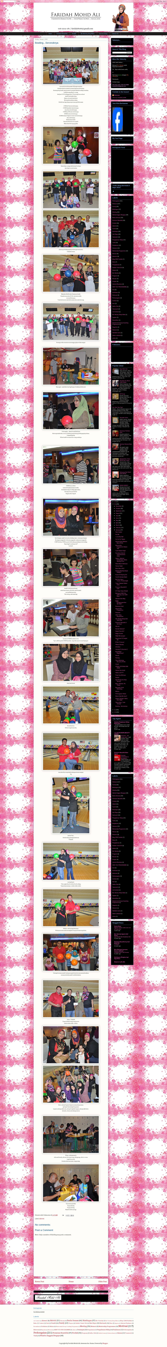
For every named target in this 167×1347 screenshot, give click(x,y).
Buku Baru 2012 (119, 568)
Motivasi (114, 203)
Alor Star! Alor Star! (117, 407)
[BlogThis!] (68, 1215)
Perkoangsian (116, 298)
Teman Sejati (119, 566)
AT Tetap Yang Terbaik (121, 591)
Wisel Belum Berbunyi (121, 563)
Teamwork (115, 309)
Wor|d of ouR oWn (119, 962)
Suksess (114, 248)
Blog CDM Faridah (117, 259)
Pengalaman (115, 264)
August (118, 513)
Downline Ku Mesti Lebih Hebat (125, 381)
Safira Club (115, 306)
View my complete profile (119, 97)
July (117, 515)
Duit (113, 289)
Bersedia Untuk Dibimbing (119, 688)
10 (115, 712)
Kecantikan (115, 320)
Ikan (113, 303)
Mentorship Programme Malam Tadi (121, 547)
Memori (114, 253)
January (118, 530)
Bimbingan (115, 209)
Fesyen (114, 281)
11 (115, 709)
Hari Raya (115, 234)
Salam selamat (116, 335)
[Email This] (66, 1215)
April (117, 522)
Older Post (102, 1281)
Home (50, 34)
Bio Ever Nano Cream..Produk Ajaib (121, 580)
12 (115, 504)
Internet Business (117, 284)
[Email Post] (62, 1215)
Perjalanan (115, 245)
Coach (117, 664)
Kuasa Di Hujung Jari (121, 574)
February (118, 527)
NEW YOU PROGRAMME (119, 287)
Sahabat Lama (116, 332)
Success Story (103, 34)
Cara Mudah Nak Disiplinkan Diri (122, 936)
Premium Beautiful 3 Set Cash (121, 623)
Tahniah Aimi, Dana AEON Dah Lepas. (125, 459)
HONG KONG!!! (124, 485)
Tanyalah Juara (124, 417)
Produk (74, 34)
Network (114, 330)
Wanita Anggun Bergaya (119, 214)
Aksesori (114, 256)
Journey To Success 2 (121, 649)
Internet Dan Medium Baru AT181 (121, 542)
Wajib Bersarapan (120, 636)
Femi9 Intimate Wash (121, 577)
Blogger (105, 1343)
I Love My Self (119, 536)
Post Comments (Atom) (75, 1287)
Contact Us (115, 34)
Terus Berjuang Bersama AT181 (120, 661)
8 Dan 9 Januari (119, 642)
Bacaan (114, 278)
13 (115, 501)
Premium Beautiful (62, 34)
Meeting (114, 212)
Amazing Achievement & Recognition (125, 757)
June (117, 518)
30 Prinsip (122, 394)
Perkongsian (115, 201)
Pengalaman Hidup (117, 239)
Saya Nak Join (124, 369)
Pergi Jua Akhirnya (120, 675)
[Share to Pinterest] (73, 1215)
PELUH (117, 626)
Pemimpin (115, 231)
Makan (114, 270)
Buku (113, 262)
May (117, 520)
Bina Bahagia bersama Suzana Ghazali (121, 950)
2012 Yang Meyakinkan (119, 615)
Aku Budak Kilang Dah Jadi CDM (121, 619)
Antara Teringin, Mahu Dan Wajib (121, 699)
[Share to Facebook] (71, 1215)
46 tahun (117, 647)
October (118, 508)
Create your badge (116, 132)
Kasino (117, 677)
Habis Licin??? (119, 672)
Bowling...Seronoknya (121, 706)
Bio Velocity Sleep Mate (87, 34)
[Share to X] (70, 1215)
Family (114, 206)
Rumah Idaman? (120, 629)
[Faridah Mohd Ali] (117, 131)
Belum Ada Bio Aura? (121, 696)
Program (114, 275)
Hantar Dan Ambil (120, 670)
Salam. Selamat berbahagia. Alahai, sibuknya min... (121, 560)
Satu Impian (118, 532)
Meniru (117, 691)
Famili (114, 228)
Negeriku (114, 327)
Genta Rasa (117, 926)
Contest (114, 300)
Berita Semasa (116, 217)
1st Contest (115, 311)
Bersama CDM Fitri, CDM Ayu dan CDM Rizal (121, 595)
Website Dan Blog (120, 598)
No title (117, 534)
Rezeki (117, 655)
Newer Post (39, 1281)
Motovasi (114, 295)
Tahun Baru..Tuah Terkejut (120, 703)
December (119, 506)
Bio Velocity (115, 273)
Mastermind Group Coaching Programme (67, 1326)
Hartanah (115, 237)
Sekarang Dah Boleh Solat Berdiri (125, 472)
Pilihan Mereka (119, 644)
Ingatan (114, 317)
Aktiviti (41, 1218)
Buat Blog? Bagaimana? (119, 652)
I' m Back (116, 944)
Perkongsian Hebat (120, 693)
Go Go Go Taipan (120, 539)
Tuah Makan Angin (120, 550)
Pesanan (117, 612)
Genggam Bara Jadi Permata (121, 952)
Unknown (117, 95)
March (118, 525)
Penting (117, 658)
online (114, 338)
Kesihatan (115, 292)
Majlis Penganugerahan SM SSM (120, 602)
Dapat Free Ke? (119, 631)
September (119, 511)
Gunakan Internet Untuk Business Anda (120, 554)
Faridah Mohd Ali (115, 106)
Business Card (119, 606)
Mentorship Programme (118, 251)
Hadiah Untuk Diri (117, 267)
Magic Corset (119, 633)
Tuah (113, 242)
